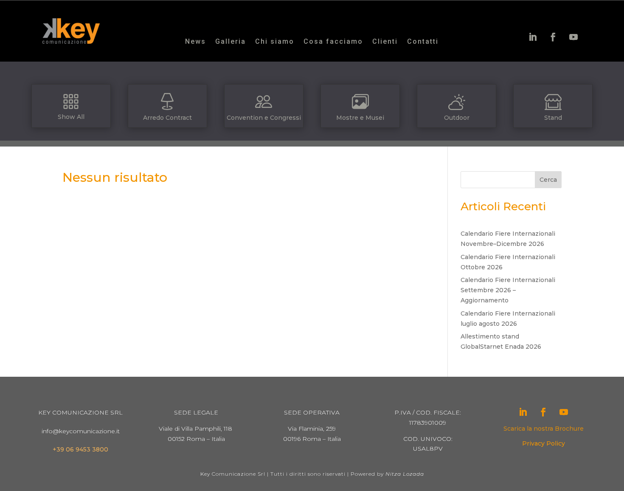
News (195, 42)
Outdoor (456, 117)
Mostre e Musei (360, 117)
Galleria (230, 42)
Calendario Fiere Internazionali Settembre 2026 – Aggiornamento (508, 290)
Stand (553, 117)
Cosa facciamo (333, 42)
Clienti (385, 42)
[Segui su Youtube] (573, 36)
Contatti (422, 42)
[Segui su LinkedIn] (532, 36)
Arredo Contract (167, 117)
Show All (71, 117)
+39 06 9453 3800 (80, 449)
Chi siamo (274, 42)
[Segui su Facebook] (553, 36)
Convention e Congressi (264, 117)
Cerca (548, 179)
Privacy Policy (543, 443)
